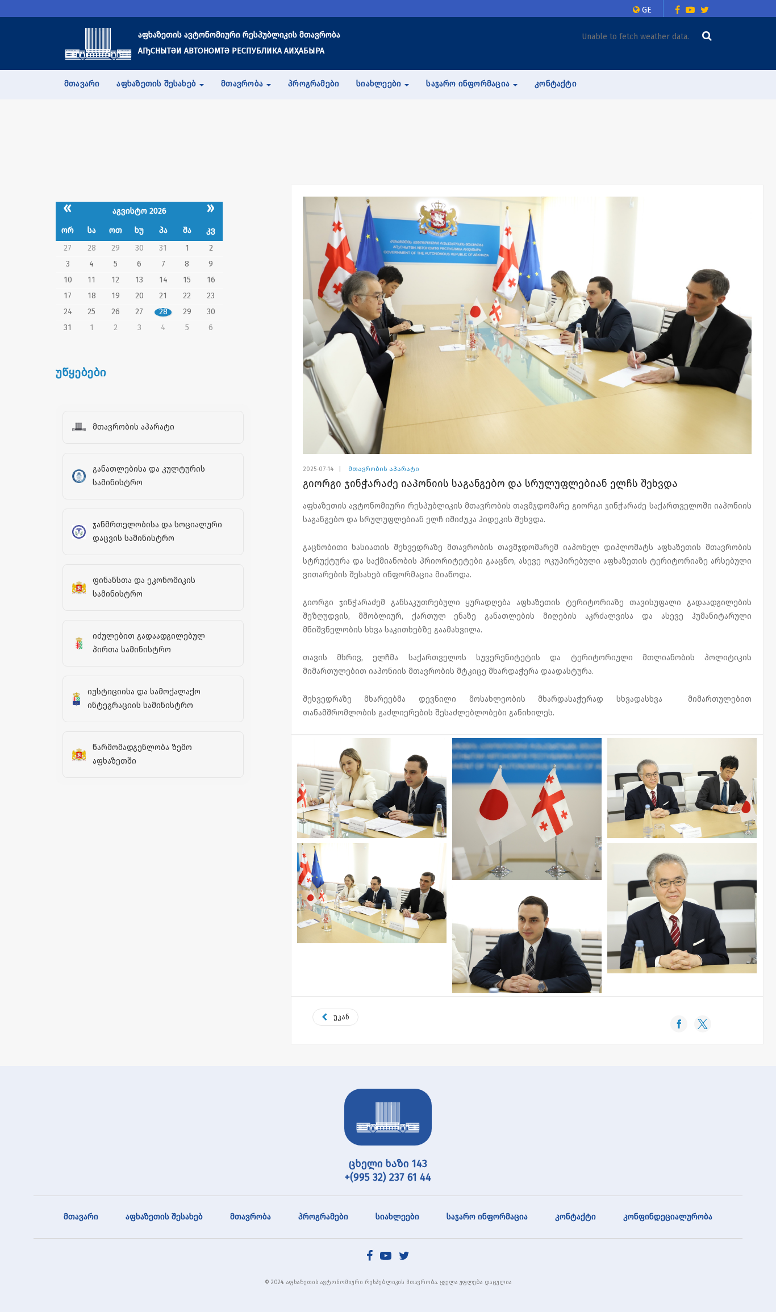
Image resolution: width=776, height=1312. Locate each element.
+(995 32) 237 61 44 (388, 1177)
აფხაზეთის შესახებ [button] (157, 84)
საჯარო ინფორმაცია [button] (469, 84)
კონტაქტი (556, 84)
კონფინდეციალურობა (667, 1217)
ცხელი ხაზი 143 (388, 1163)
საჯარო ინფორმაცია (487, 1217)
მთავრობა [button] (243, 84)
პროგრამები (313, 84)
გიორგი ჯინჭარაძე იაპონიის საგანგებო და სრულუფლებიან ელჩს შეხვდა (490, 483)
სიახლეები (397, 1217)
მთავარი (81, 84)
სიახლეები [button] (379, 84)
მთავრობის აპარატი (383, 469)
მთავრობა (250, 1217)
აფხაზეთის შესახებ (164, 1217)
